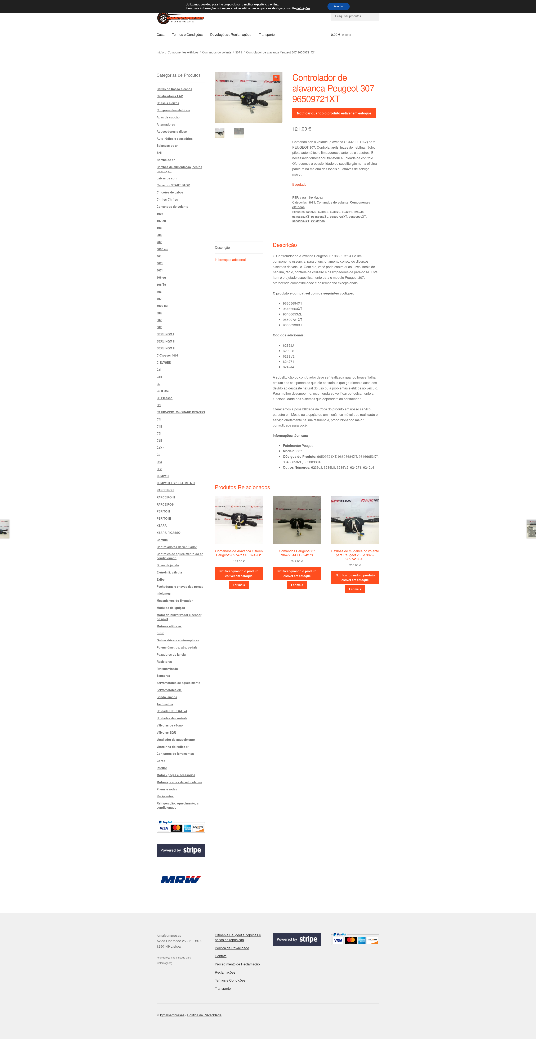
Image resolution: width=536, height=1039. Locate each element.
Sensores (163, 675)
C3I (159, 405)
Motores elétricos (169, 626)
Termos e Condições (187, 34)
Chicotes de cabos (170, 192)
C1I (159, 369)
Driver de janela (168, 565)
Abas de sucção (168, 117)
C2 (158, 384)
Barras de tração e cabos (174, 89)
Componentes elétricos (183, 52)
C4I (159, 419)
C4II (159, 426)
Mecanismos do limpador (175, 600)
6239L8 (323, 212)
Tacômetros (165, 704)
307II (160, 270)
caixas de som (167, 178)
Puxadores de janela (171, 654)
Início (160, 52)
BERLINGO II (166, 341)
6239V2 (335, 212)
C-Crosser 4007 (167, 355)
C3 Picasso (165, 398)
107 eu (161, 221)
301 (159, 256)
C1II (159, 377)
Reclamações (225, 972)
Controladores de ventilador (177, 547)
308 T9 (161, 284)
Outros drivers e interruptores (178, 640)
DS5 (159, 469)
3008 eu (162, 249)
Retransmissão (167, 669)
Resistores (164, 661)
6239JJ (311, 212)
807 (159, 327)
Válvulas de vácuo (170, 725)
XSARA (162, 525)
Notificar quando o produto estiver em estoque (334, 113)
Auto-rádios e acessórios (175, 138)
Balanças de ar (167, 145)
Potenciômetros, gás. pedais (177, 647)
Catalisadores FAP (170, 96)
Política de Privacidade (232, 948)
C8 (158, 455)
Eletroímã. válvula (169, 572)
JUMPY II (163, 476)
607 (159, 320)
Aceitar (338, 6)
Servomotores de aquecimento (178, 683)
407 (159, 299)
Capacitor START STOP (173, 185)
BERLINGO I (165, 334)
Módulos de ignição (171, 608)
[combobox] (355, 16)
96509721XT (338, 216)
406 (159, 291)
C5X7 (160, 447)
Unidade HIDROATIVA (172, 711)
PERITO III (164, 518)
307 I (238, 52)
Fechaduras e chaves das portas (180, 586)
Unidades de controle (172, 718)
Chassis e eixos (168, 103)
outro (160, 633)
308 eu (161, 277)
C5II (159, 440)
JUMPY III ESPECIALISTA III (176, 483)
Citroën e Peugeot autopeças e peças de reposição (238, 937)
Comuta (162, 540)
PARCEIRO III (166, 497)
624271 (347, 212)
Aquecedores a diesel (172, 131)
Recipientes (165, 796)
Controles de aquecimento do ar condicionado (180, 556)
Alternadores (166, 124)
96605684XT (300, 221)
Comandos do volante (216, 52)
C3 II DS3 (163, 391)
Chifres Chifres (167, 199)
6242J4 (359, 212)
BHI (159, 152)
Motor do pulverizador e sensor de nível (179, 617)
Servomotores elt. (169, 690)
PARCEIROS (165, 504)
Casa (161, 34)
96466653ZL (319, 216)
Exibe (161, 579)
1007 (160, 213)
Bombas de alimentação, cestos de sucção (179, 169)
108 (159, 228)
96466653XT (300, 216)
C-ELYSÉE (164, 362)
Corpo (161, 761)
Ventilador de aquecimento (176, 739)
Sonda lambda (167, 697)
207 (159, 242)
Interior (162, 768)
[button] (276, 78)
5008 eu (162, 306)
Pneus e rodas (167, 789)
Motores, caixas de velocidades (179, 782)
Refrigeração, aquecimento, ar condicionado (178, 805)
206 (159, 235)
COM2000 (318, 221)
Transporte (267, 34)
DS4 (159, 462)
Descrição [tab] (222, 247)
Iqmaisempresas (172, 1015)
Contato (221, 955)
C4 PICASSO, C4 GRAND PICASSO (181, 412)
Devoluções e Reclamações (230, 34)
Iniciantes (164, 593)
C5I (159, 433)
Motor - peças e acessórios (176, 775)
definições (303, 8)
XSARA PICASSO (168, 533)
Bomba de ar (166, 160)
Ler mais (239, 585)
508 (159, 313)
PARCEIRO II (165, 490)
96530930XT (357, 216)
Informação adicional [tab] (230, 259)
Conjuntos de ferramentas (175, 753)
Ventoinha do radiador (172, 747)
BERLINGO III (166, 348)
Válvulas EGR (166, 732)
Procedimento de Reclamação (237, 964)
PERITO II (163, 511)
